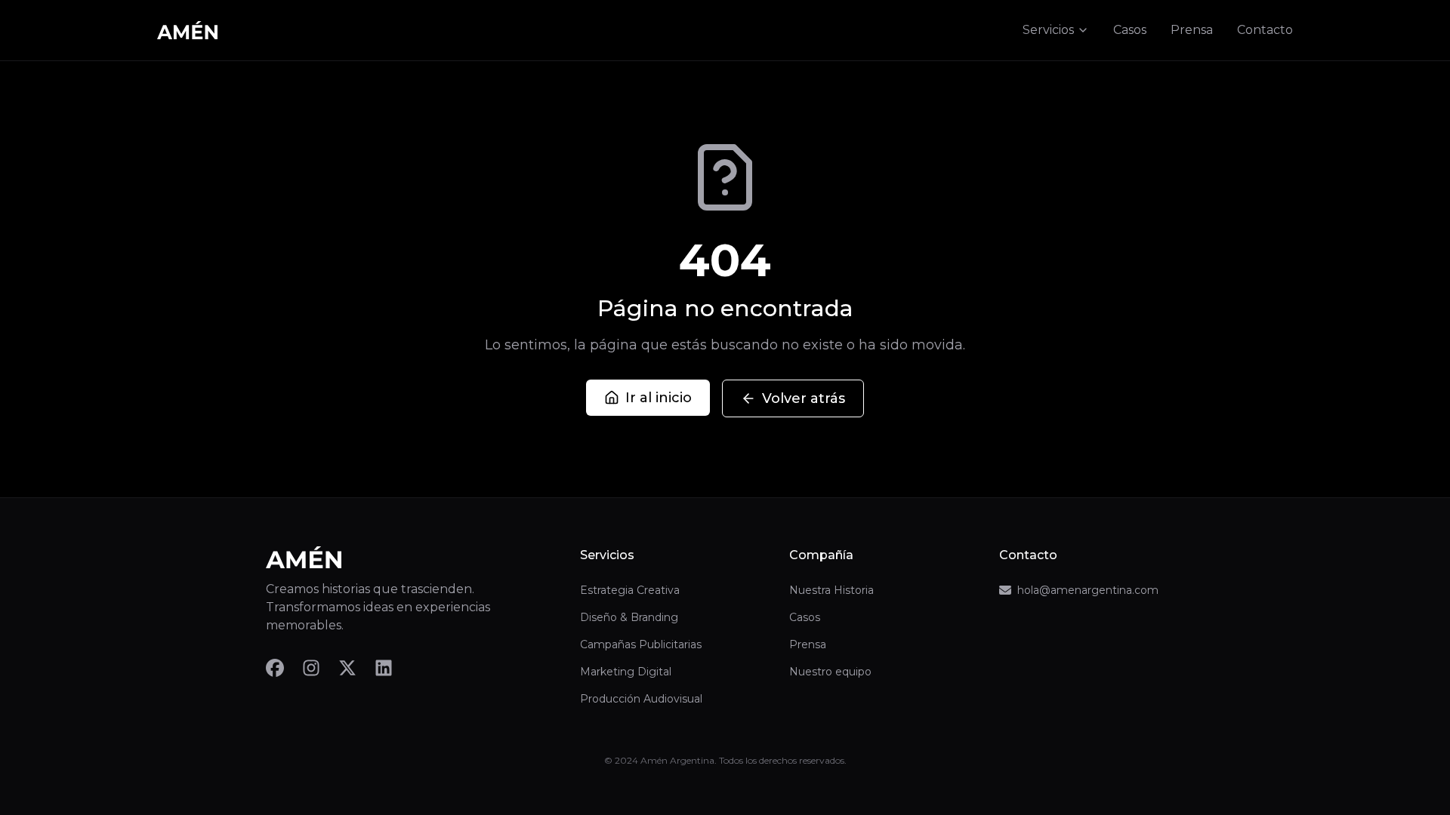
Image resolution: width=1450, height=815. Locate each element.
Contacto (1265, 30)
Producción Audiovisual (641, 699)
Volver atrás (803, 398)
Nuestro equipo (830, 671)
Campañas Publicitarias (641, 644)
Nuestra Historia (831, 590)
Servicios (1048, 30)
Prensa (1192, 30)
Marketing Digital (625, 671)
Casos (1129, 30)
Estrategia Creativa (630, 590)
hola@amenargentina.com (1087, 590)
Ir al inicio (658, 397)
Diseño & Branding (629, 617)
